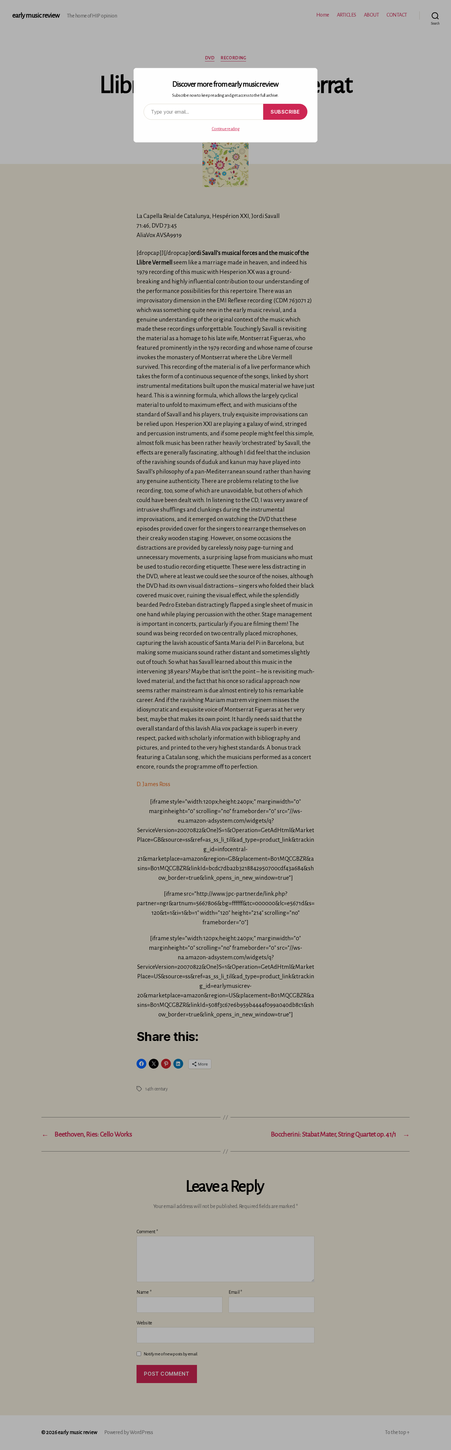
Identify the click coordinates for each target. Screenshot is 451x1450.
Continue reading (226, 129)
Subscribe (285, 112)
